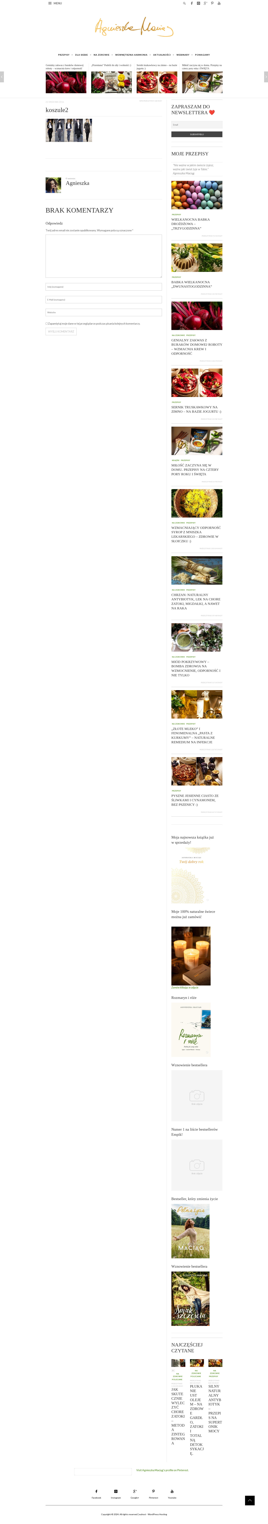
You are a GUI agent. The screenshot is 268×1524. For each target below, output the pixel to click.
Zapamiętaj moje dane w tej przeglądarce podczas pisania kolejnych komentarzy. (94, 323)
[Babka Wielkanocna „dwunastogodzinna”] (196, 257)
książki (175, 460)
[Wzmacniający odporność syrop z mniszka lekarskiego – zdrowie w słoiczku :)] (202, 83)
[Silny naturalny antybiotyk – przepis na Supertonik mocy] (215, 1362)
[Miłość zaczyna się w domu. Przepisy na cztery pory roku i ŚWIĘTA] (157, 82)
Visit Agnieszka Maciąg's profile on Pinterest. (162, 1470)
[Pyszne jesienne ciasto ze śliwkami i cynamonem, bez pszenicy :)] (196, 771)
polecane (177, 1379)
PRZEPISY (176, 214)
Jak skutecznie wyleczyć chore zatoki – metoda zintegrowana (178, 1416)
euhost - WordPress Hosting (153, 1514)
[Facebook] (191, 3)
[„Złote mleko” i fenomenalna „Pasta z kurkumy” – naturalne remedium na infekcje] (196, 704)
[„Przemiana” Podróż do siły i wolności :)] (66, 82)
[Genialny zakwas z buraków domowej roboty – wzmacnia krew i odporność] (196, 315)
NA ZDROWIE (178, 335)
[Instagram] (198, 3)
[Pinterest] (212, 3)
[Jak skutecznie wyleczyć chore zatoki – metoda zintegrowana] (178, 1362)
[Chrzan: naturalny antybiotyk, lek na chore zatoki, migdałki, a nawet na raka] (196, 570)
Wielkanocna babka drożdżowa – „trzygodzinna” (190, 224)
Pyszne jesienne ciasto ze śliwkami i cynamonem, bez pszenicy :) (195, 800)
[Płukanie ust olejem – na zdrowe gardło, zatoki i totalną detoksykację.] (197, 1362)
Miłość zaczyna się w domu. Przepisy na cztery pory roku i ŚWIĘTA (195, 469)
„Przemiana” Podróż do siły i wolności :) (66, 65)
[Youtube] (219, 3)
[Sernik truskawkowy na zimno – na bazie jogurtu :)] (111, 82)
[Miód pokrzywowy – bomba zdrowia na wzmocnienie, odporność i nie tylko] (196, 637)
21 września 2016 (55, 102)
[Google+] (205, 3)
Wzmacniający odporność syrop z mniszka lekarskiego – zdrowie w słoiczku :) (198, 68)
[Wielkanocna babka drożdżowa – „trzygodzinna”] (196, 194)
